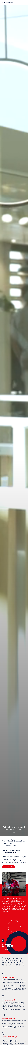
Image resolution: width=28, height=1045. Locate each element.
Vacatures (6, 949)
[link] (8, 866)
